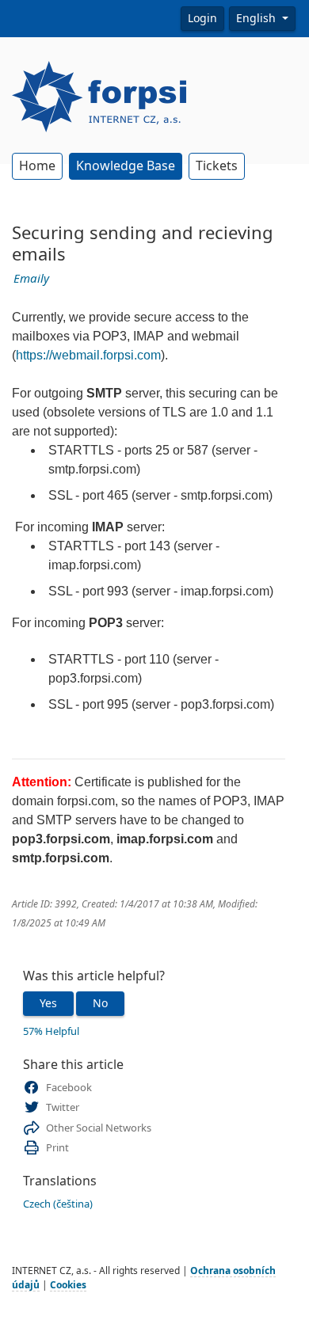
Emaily (31, 279)
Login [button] (202, 18)
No (100, 1003)
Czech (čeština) (58, 1204)
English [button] (257, 18)
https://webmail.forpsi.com (88, 355)
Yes (48, 1003)
